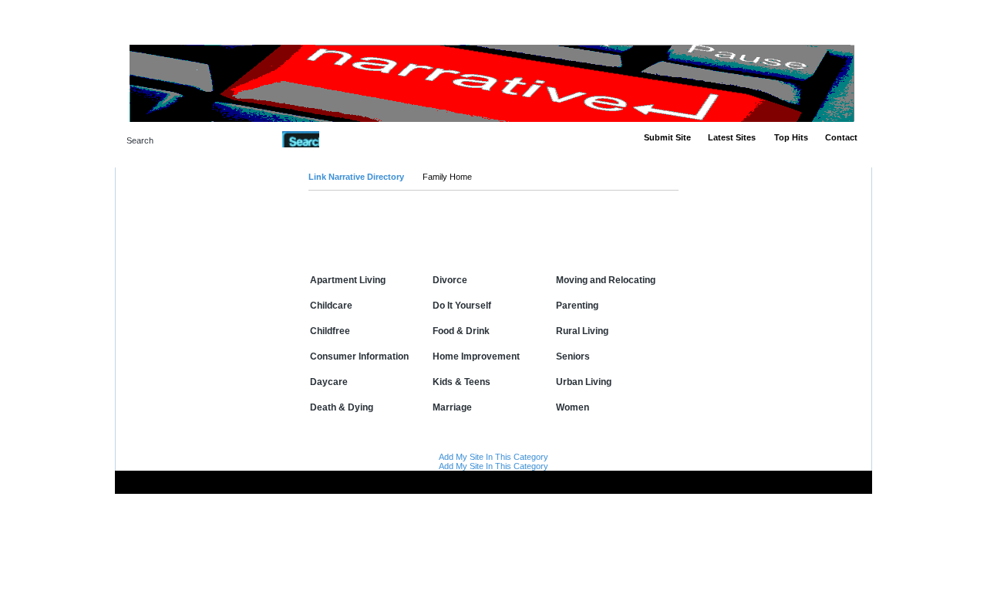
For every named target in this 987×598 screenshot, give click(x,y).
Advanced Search (359, 139)
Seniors (573, 356)
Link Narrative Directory (356, 176)
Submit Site (667, 137)
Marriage (452, 407)
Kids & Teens (461, 382)
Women (572, 407)
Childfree (330, 331)
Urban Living (583, 382)
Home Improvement (476, 356)
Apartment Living (348, 280)
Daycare (329, 382)
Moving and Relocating (605, 280)
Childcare (331, 305)
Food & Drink (461, 331)
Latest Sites (732, 137)
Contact (841, 137)
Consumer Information (359, 356)
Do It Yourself (462, 305)
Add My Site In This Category (493, 456)
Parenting (577, 305)
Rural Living (582, 331)
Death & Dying (341, 407)
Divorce (450, 280)
